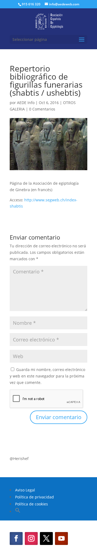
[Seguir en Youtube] (61, 538)
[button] (17, 511)
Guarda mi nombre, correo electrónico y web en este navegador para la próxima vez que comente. (47, 376)
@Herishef (19, 458)
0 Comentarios (42, 109)
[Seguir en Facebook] (16, 538)
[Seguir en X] (46, 538)
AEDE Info (25, 102)
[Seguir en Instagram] (31, 538)
